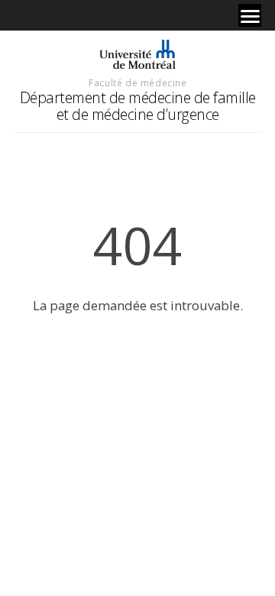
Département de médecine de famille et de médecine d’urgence (138, 106)
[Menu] (249, 15)
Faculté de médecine (137, 82)
